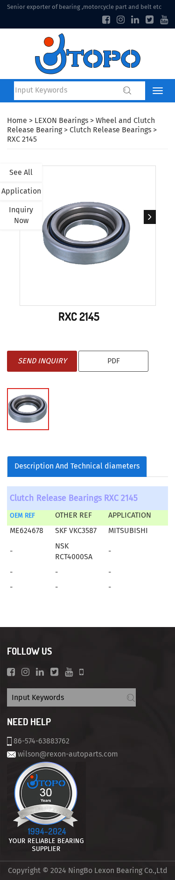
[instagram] (121, 19)
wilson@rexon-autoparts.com (68, 754)
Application (21, 191)
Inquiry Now (21, 215)
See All (21, 172)
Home (17, 120)
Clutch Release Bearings (110, 129)
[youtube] (164, 19)
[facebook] (106, 19)
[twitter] (150, 19)
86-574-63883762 (42, 740)
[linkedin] (135, 19)
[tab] (77, 466)
